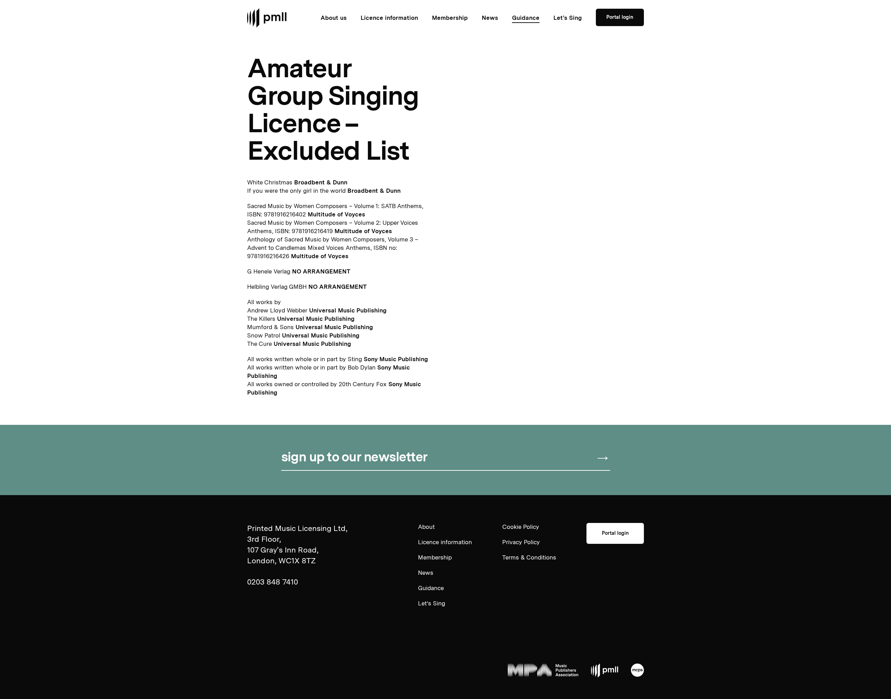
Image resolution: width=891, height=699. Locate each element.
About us (334, 17)
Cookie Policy (520, 526)
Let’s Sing (567, 17)
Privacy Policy (521, 542)
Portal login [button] (619, 17)
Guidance (525, 17)
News (490, 17)
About (426, 526)
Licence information (389, 17)
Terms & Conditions (529, 557)
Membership (450, 17)
